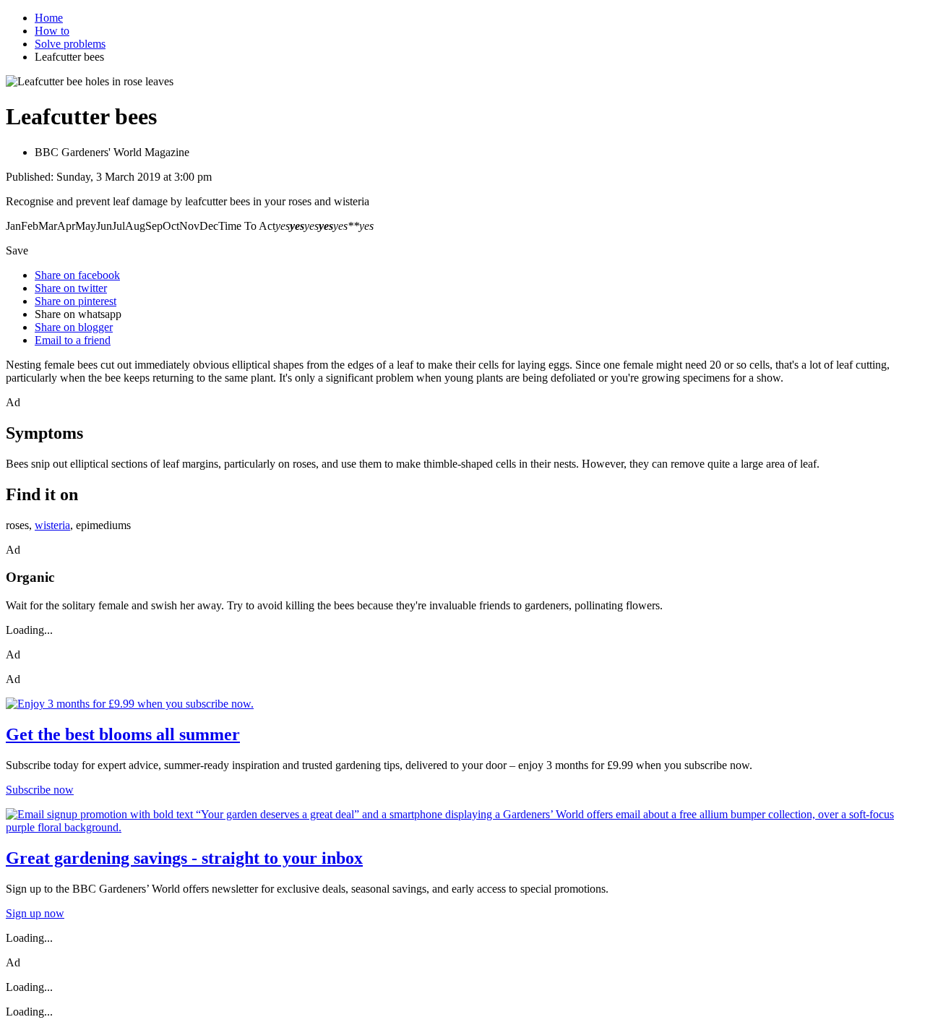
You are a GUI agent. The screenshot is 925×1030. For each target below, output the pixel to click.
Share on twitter (71, 288)
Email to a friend (73, 340)
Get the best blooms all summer (123, 734)
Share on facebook (77, 275)
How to (52, 31)
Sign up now (35, 913)
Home (49, 18)
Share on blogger (74, 327)
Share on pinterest (75, 301)
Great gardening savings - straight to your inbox (184, 858)
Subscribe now (40, 790)
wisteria (52, 525)
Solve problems (70, 44)
